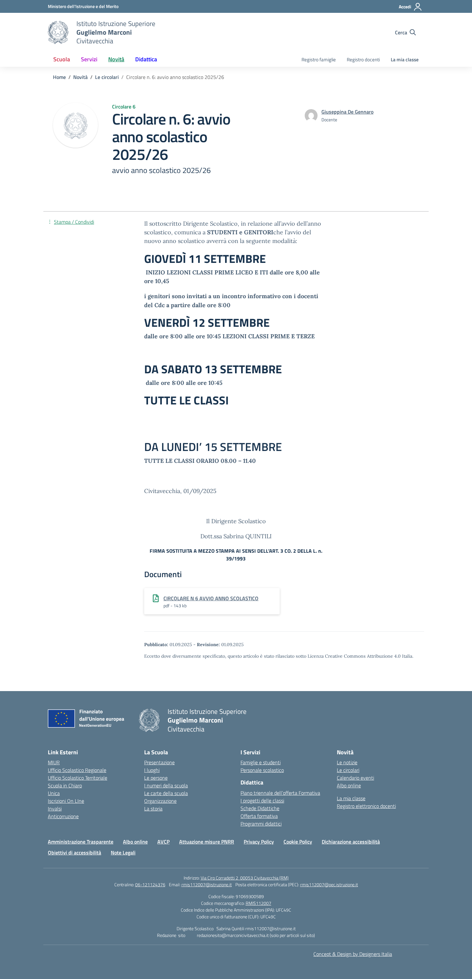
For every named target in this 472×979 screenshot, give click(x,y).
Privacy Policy (259, 841)
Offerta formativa (259, 816)
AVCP (163, 841)
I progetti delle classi (262, 800)
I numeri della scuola (166, 785)
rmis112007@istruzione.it (206, 884)
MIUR (54, 762)
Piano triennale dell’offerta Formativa (280, 793)
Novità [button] (116, 59)
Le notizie (347, 762)
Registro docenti (363, 59)
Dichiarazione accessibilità (351, 841)
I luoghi (152, 770)
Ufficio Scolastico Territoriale (77, 778)
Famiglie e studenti (260, 762)
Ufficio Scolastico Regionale (77, 770)
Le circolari (348, 770)
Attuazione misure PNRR (206, 841)
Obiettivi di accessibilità (74, 852)
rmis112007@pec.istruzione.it (329, 884)
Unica (54, 793)
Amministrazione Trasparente (80, 841)
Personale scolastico (262, 770)
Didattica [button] (146, 59)
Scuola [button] (61, 59)
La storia (153, 808)
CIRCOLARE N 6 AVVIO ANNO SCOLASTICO (210, 598)
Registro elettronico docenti (366, 806)
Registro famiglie (319, 59)
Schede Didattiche (259, 808)
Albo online (349, 785)
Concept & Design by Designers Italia (352, 954)
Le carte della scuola (166, 793)
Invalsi (55, 808)
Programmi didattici (261, 823)
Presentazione (159, 762)
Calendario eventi (355, 778)
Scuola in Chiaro (65, 785)
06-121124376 (150, 884)
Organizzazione (160, 801)
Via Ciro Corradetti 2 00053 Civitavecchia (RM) (245, 877)
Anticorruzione (63, 816)
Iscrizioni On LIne (66, 801)
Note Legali (123, 852)
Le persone (156, 778)
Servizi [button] (89, 59)
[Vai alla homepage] (58, 32)
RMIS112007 (258, 903)
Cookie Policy (298, 841)
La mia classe (405, 59)
